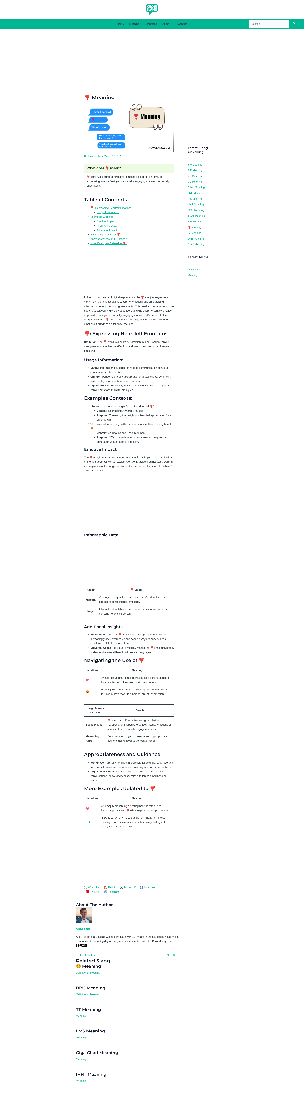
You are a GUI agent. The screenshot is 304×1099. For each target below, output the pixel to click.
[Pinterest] (82, 946)
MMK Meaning (196, 210)
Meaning (95, 972)
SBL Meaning (195, 221)
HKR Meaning (196, 204)
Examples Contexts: (102, 216)
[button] (170, 24)
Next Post (174, 955)
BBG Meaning (90, 987)
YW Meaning (195, 164)
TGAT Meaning (196, 216)
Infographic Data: (107, 225)
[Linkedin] (85, 946)
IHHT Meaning (91, 1074)
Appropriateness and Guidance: (109, 238)
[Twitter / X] (80, 946)
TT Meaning (88, 1009)
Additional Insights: (108, 230)
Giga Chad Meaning (97, 1052)
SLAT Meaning (196, 244)
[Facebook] (77, 946)
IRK (88, 822)
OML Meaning (195, 193)
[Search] (293, 24)
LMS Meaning (90, 1031)
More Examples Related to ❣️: (108, 243)
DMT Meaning (196, 238)
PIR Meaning (195, 170)
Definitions (82, 972)
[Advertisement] (129, 63)
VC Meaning (195, 181)
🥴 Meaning (88, 966)
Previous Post (86, 955)
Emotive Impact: (106, 221)
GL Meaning (194, 233)
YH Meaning (195, 176)
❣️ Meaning (194, 227)
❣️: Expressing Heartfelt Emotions (110, 207)
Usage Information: (108, 212)
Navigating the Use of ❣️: (105, 234)
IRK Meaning (195, 198)
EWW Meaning (196, 187)
